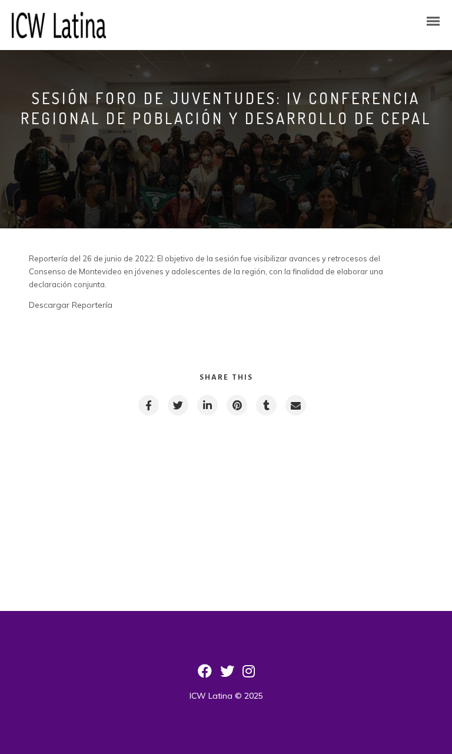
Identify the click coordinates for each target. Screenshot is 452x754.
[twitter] (177, 405)
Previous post (88, 483)
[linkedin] (207, 405)
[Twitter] (227, 675)
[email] (295, 405)
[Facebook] (205, 675)
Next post (371, 483)
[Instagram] (248, 675)
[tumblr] (265, 405)
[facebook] (148, 405)
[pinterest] (236, 405)
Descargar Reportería (70, 305)
